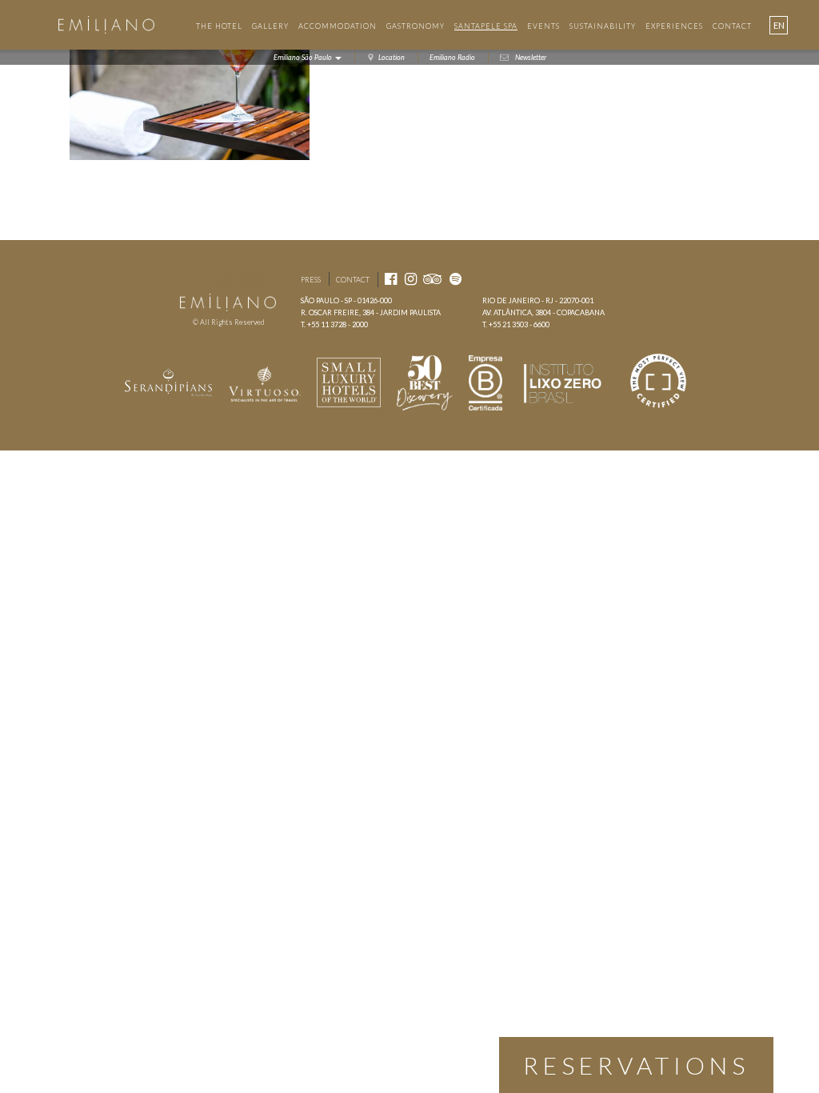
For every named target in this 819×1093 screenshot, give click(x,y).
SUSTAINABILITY (602, 26)
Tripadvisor (252, 279)
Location (391, 57)
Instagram (227, 279)
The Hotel (219, 26)
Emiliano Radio (452, 57)
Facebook (204, 279)
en (779, 25)
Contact (353, 279)
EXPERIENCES (674, 26)
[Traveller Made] (169, 381)
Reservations (636, 1065)
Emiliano (106, 25)
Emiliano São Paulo (304, 57)
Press (311, 279)
